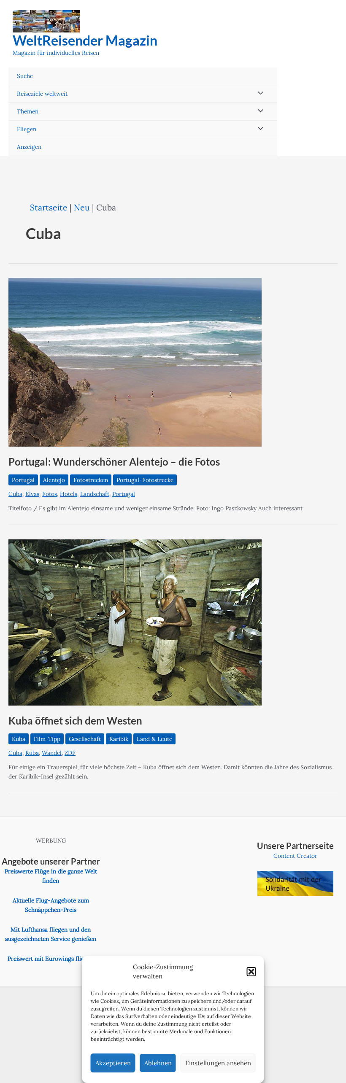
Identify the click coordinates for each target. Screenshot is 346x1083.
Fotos (49, 494)
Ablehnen (158, 1063)
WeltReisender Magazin (85, 40)
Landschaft (94, 494)
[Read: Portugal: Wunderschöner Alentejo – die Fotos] (135, 362)
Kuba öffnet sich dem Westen (75, 721)
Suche (25, 76)
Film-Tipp (47, 739)
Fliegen (26, 129)
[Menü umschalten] (259, 93)
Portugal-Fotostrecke (144, 480)
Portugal (23, 480)
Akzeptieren (113, 1063)
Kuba (18, 739)
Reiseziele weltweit (42, 93)
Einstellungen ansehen (218, 1063)
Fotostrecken (90, 480)
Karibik (118, 739)
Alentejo (54, 480)
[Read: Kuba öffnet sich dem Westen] (135, 621)
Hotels (68, 494)
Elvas (32, 494)
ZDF (70, 753)
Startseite (49, 207)
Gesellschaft (85, 739)
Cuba (15, 494)
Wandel (52, 753)
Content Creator (295, 855)
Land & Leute (154, 739)
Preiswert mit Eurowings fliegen (51, 958)
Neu (82, 207)
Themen (27, 111)
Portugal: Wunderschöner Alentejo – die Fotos (114, 462)
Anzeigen (29, 147)
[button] (251, 971)
